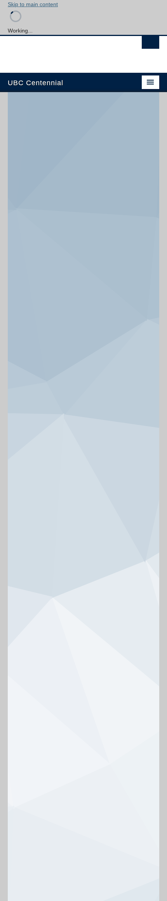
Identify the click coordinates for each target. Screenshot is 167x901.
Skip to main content (33, 4)
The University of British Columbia (61, 50)
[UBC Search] (150, 44)
